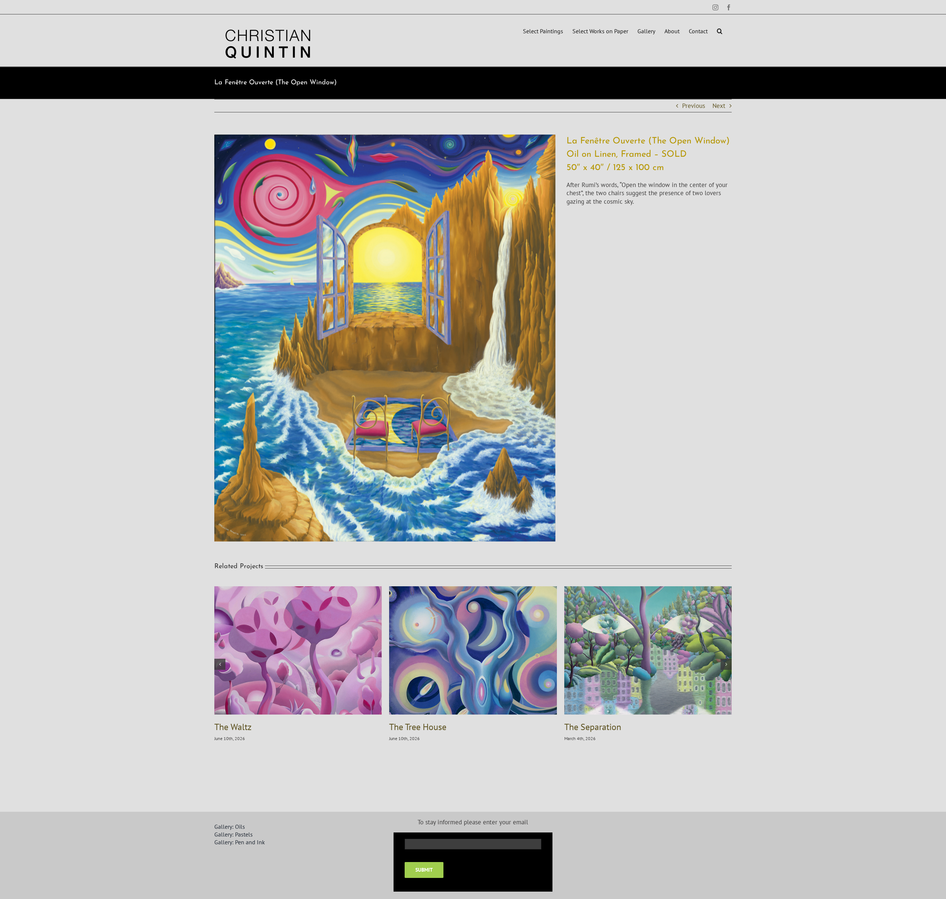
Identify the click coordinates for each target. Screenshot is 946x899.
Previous (693, 106)
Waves (401, 727)
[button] (719, 30)
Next (718, 106)
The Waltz (583, 727)
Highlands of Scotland (255, 727)
